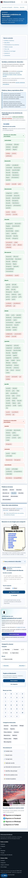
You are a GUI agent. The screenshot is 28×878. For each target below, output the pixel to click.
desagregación (9, 223)
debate (7, 289)
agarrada (8, 284)
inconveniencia (9, 271)
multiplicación (9, 333)
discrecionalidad (7, 499)
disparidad (14, 352)
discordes (5, 489)
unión (14, 244)
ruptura (7, 233)
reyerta (13, 299)
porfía (20, 296)
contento (14, 153)
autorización (14, 376)
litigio (18, 390)
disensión (8, 175)
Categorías (3, 862)
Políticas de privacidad (9, 874)
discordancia (18, 258)
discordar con (6, 493)
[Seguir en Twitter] (12, 825)
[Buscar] (22, 2)
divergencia (8, 205)
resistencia (16, 367)
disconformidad (15, 170)
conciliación (8, 303)
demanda (15, 388)
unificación (8, 244)
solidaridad (8, 247)
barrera (18, 360)
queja (13, 395)
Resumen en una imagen (10, 51)
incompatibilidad (10, 268)
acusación (8, 388)
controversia (15, 287)
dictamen (8, 432)
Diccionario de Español (7, 7)
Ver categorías (14, 684)
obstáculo (8, 146)
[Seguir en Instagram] (12, 815)
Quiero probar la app (14, 634)
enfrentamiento (15, 177)
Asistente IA (7, 53)
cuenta (12, 315)
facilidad (8, 153)
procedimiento (14, 393)
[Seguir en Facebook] (12, 818)
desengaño (15, 146)
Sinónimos (16, 7)
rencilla (14, 405)
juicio (13, 390)
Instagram (3, 846)
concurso (18, 370)
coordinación (9, 471)
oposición (19, 74)
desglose (8, 226)
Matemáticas (7, 735)
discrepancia (6, 74)
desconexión (18, 223)
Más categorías (7, 741)
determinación (17, 430)
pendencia (14, 296)
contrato (8, 437)
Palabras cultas (7, 738)
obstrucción (9, 367)
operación (18, 315)
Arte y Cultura (14, 725)
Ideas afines (7, 42)
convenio (14, 437)
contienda (14, 398)
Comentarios (7, 55)
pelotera (8, 296)
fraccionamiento (17, 317)
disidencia (14, 261)
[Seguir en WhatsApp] (12, 821)
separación (13, 233)
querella (5, 76)
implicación (16, 266)
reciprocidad (9, 473)
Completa (7, 588)
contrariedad (19, 71)
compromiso (16, 435)
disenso (8, 294)
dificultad (16, 144)
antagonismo (9, 193)
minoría (12, 370)
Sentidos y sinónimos (9, 40)
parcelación (8, 319)
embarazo (14, 362)
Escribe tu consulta (7, 572)
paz (14, 305)
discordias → (22, 665)
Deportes (12, 728)
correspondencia (18, 471)
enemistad (8, 329)
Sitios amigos (4, 867)
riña (7, 408)
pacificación (9, 305)
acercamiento (9, 242)
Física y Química (8, 732)
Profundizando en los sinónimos (11, 44)
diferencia (15, 256)
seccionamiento (9, 322)
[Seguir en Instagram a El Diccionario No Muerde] (14, 795)
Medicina (15, 735)
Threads (2, 852)
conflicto (8, 165)
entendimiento (9, 275)
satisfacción (9, 155)
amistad (8, 336)
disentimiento (15, 175)
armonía (13, 211)
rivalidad (13, 360)
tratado (7, 440)
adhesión (20, 244)
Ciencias (6, 728)
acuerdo (17, 82)
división (15, 74)
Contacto (3, 860)
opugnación (8, 357)
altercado (14, 284)
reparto (15, 319)
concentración (17, 333)
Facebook (3, 844)
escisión (15, 329)
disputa (11, 74)
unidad (15, 242)
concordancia (6, 84)
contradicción (15, 165)
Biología (22, 725)
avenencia (22, 82)
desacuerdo (5, 73)
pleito (7, 393)
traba (7, 370)
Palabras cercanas (8, 47)
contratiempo (9, 144)
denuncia (8, 390)
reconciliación (15, 412)
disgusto (15, 149)
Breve (15, 588)
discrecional (5, 496)
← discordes (6, 665)
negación (15, 355)
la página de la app (21, 627)
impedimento (9, 365)
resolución (8, 435)
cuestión (8, 400)
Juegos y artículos (5, 864)
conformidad (9, 430)
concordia (14, 183)
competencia (9, 347)
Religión (15, 738)
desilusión (8, 149)
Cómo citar (6, 49)
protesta (8, 395)
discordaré (18, 489)
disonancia (8, 263)
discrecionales (14, 496)
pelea (19, 294)
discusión (8, 203)
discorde (12, 489)
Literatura (16, 732)
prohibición (16, 357)
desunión (18, 73)
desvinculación (9, 228)
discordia (22, 7)
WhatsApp (3, 850)
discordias (20, 493)
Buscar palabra (14, 680)
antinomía (16, 345)
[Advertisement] (14, 29)
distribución (9, 317)
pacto (19, 183)
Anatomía (6, 725)
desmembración (16, 226)
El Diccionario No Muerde (6, 854)
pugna (7, 360)
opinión (14, 432)
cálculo (7, 315)
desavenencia (12, 73)
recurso (18, 395)
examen (8, 372)
